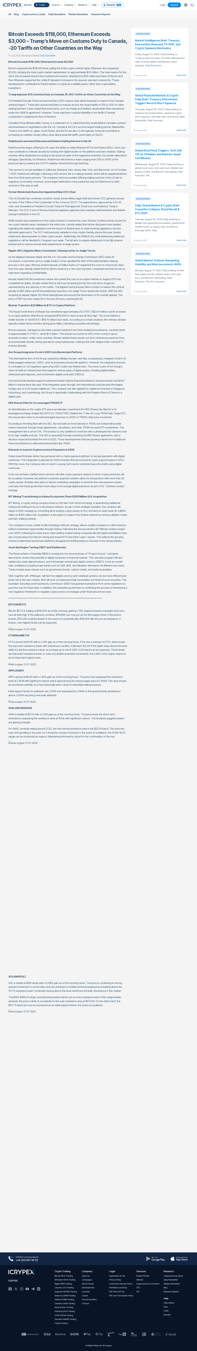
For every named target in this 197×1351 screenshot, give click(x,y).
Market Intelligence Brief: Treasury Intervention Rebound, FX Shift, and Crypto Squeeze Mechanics (158, 44)
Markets (28, 5)
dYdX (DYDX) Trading (64, 1315)
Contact (85, 1303)
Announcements (89, 1299)
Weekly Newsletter (78, 14)
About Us (86, 1276)
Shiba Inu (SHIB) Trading (65, 1295)
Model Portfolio (142, 1276)
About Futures (88, 1284)
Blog (16, 14)
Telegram (33, 1289)
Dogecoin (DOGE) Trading (66, 1291)
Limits (166, 1311)
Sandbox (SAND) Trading (65, 1319)
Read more (181, 75)
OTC (138, 1287)
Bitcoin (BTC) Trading (64, 1276)
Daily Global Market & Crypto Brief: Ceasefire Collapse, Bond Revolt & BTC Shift (157, 209)
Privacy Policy (115, 1280)
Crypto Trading (61, 1323)
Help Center (169, 1303)
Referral (139, 1280)
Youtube (27, 1289)
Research (82, 5)
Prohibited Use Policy (118, 1287)
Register (174, 5)
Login (162, 5)
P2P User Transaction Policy (121, 1295)
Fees (166, 1307)
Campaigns (87, 1280)
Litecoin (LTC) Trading (64, 1287)
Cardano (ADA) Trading (65, 1303)
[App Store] (179, 1258)
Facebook (10, 1289)
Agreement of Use (117, 1276)
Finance (55, 5)
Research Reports (100, 14)
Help (94, 5)
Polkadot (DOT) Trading (65, 1311)
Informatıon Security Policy (120, 1284)
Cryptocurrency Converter (147, 1284)
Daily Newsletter (56, 14)
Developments (88, 1287)
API (137, 1291)
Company (68, 5)
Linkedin (38, 1289)
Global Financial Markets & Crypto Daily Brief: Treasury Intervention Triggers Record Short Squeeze (157, 99)
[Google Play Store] (155, 1258)
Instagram (21, 1289)
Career (85, 1295)
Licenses (86, 1291)
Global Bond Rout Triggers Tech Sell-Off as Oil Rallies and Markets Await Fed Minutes (159, 154)
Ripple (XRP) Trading (63, 1284)
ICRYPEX (13, 1280)
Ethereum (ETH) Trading (65, 1280)
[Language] (185, 5)
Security (167, 1315)
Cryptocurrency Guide (33, 14)
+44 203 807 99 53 (27, 1260)
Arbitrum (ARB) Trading (64, 1299)
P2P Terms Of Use (116, 1291)
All (9, 14)
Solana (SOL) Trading (64, 1307)
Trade (42, 5)
